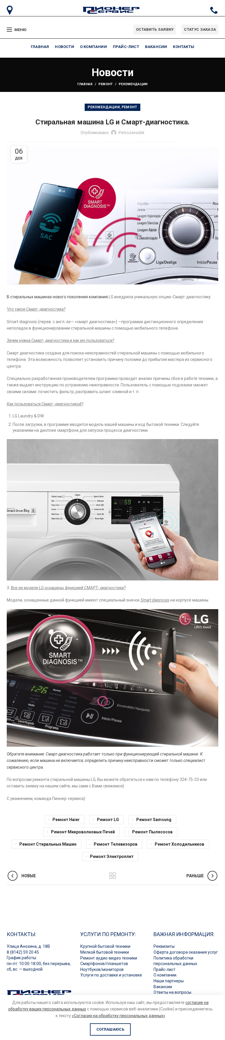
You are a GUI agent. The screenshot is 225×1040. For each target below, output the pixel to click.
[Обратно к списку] (112, 875)
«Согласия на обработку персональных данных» (118, 1015)
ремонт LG (108, 819)
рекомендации (133, 84)
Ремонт (105, 84)
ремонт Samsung (153, 819)
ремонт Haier (66, 819)
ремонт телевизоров (115, 844)
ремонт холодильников (179, 844)
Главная (84, 84)
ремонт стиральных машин (47, 844)
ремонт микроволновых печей (83, 832)
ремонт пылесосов (152, 832)
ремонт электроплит (112, 856)
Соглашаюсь (110, 1029)
